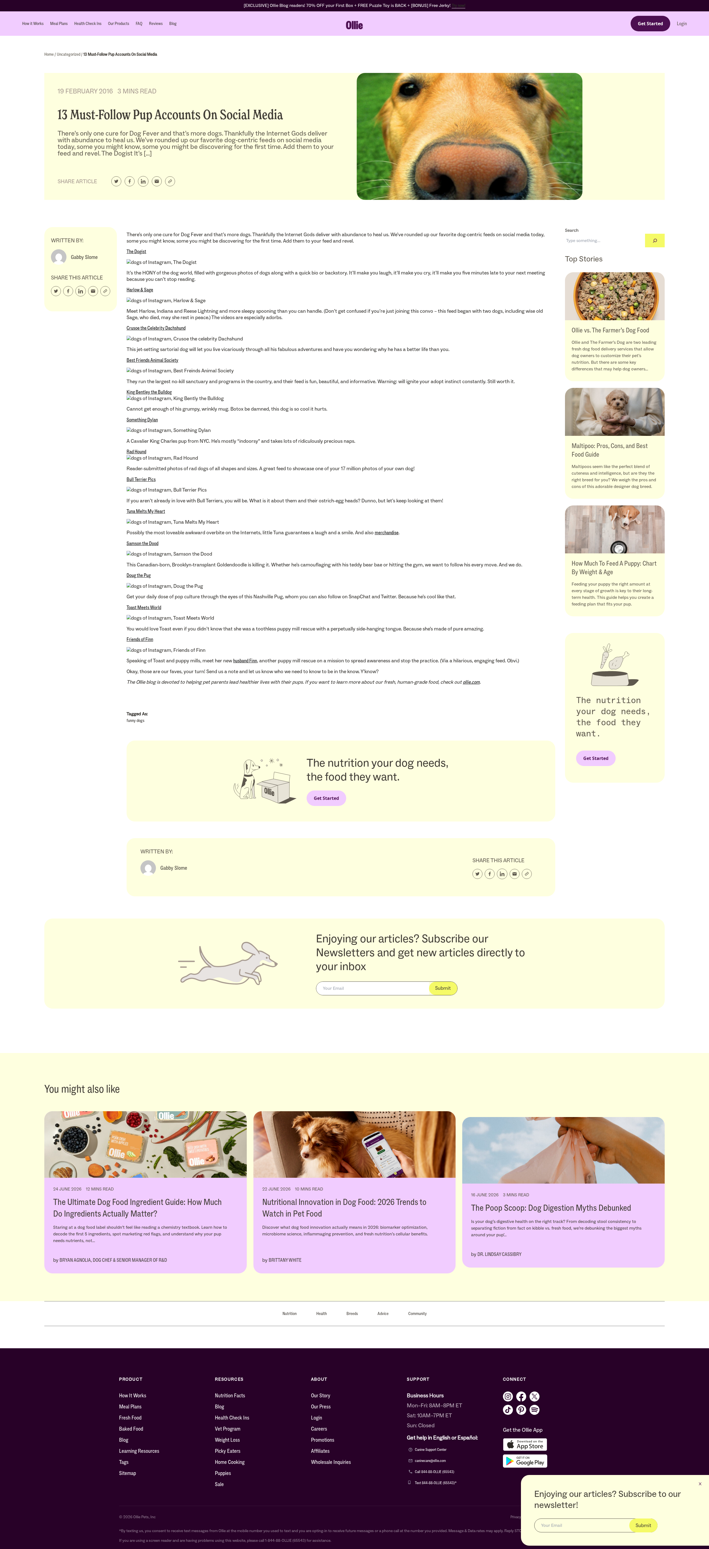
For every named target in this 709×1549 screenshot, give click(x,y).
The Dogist (136, 251)
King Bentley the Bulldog (149, 392)
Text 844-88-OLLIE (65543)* (436, 1483)
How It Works (132, 1395)
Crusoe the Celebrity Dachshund (156, 328)
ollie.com (471, 682)
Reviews (156, 23)
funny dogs (135, 720)
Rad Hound (136, 452)
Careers (319, 1428)
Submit (443, 988)
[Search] (655, 240)
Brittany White (285, 1260)
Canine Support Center (430, 1449)
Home (49, 54)
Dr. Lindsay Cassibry (499, 1254)
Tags (124, 1462)
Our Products (118, 23)
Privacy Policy (520, 1517)
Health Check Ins (87, 23)
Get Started (650, 24)
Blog (173, 23)
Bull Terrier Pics (141, 479)
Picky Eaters (227, 1451)
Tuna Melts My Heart (146, 511)
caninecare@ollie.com (430, 1460)
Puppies (223, 1473)
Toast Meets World (144, 607)
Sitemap (127, 1473)
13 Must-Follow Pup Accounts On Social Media (120, 54)
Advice (383, 1313)
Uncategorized (69, 54)
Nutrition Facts (230, 1395)
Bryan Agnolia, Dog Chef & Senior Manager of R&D (113, 1260)
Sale (219, 1484)
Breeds (352, 1313)
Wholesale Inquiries (331, 1462)
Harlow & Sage (140, 290)
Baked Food (131, 1428)
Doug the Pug (139, 575)
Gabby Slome (84, 257)
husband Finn (245, 661)
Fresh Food (130, 1417)
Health (321, 1313)
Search (572, 230)
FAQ (139, 23)
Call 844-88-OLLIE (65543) (434, 1471)
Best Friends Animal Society (152, 360)
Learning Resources (139, 1451)
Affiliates (320, 1451)
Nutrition (289, 1313)
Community (417, 1313)
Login (682, 24)
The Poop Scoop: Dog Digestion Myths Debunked (551, 1207)
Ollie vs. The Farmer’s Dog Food (610, 330)
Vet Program (227, 1428)
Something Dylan (142, 420)
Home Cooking (230, 1462)
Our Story (320, 1395)
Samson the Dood (142, 543)
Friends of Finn (140, 639)
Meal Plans (59, 23)
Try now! (458, 5)
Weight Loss (227, 1439)
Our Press (321, 1406)
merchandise (387, 533)
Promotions (322, 1439)
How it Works (32, 23)
